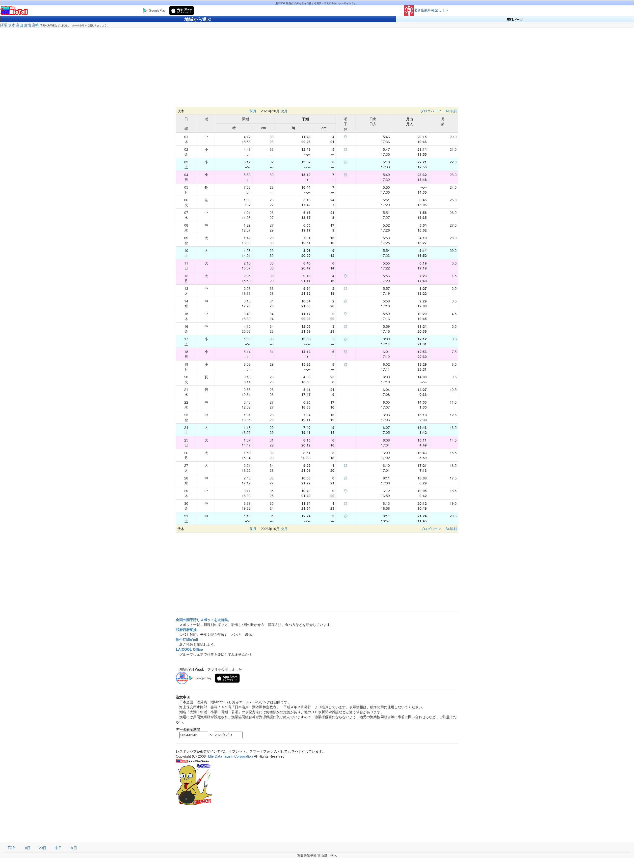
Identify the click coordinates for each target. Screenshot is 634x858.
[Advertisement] (317, 69)
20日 (42, 847)
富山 (19, 24)
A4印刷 (451, 110)
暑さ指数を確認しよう (431, 9)
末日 (58, 847)
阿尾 (3, 24)
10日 (26, 847)
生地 (27, 24)
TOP (11, 847)
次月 (284, 110)
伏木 (11, 24)
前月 (252, 110)
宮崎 (35, 24)
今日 (73, 847)
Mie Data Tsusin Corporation (230, 756)
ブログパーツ (430, 110)
